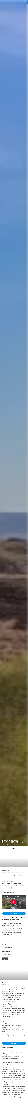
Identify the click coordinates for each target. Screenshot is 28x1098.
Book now (14, 913)
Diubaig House (10, 841)
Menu (14, 848)
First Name (5, 938)
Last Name (5, 945)
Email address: (6, 951)
